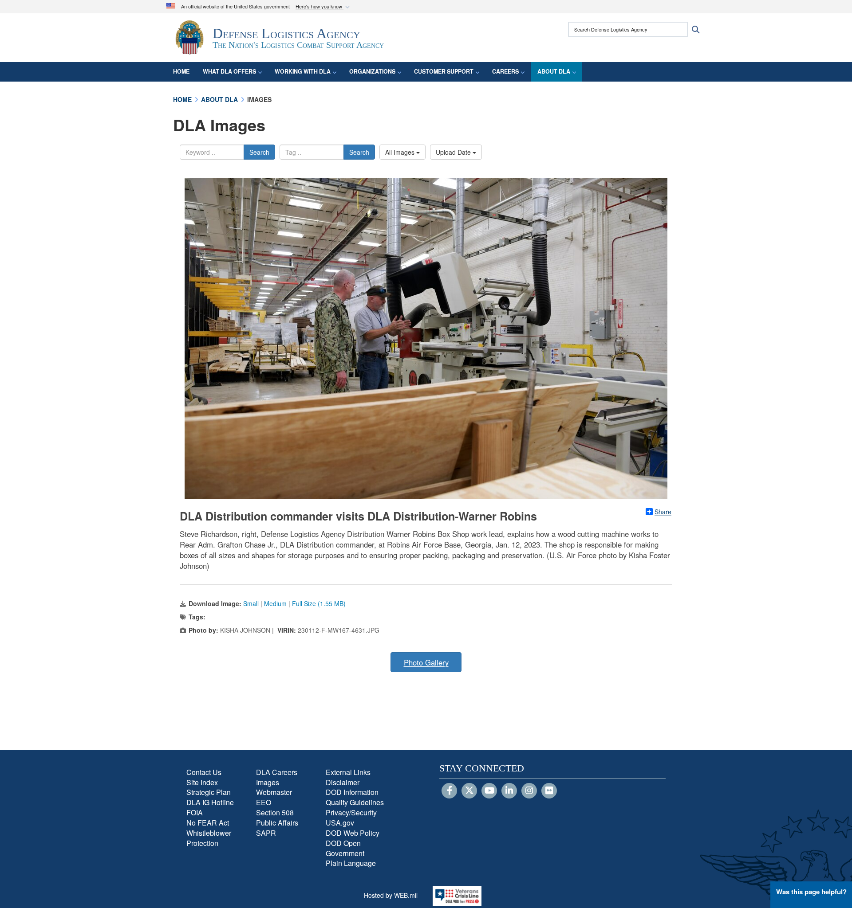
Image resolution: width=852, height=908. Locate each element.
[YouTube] (489, 791)
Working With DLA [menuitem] (303, 71)
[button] (323, 7)
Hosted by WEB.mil (391, 895)
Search (259, 152)
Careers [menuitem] (505, 71)
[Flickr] (549, 791)
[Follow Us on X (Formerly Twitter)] (469, 791)
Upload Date (454, 152)
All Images (400, 152)
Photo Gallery (426, 662)
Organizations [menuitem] (372, 71)
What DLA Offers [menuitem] (229, 71)
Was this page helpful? (811, 891)
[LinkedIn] (509, 791)
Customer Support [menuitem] (443, 71)
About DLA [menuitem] (553, 71)
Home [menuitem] (181, 71)
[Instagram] (529, 791)
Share (663, 511)
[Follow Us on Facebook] (449, 791)
